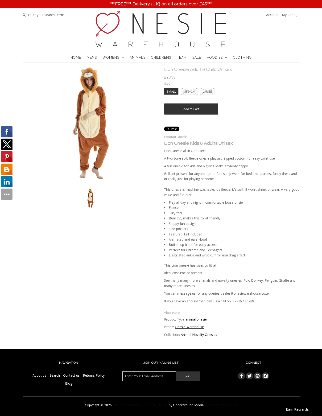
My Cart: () (291, 14)
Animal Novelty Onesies (199, 334)
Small (171, 91)
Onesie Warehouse (189, 327)
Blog (68, 383)
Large (207, 91)
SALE (196, 57)
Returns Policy (94, 375)
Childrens (161, 57)
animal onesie (196, 319)
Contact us (71, 375)
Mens (92, 57)
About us (39, 375)
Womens (111, 57)
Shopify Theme (156, 405)
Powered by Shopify (222, 405)
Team (182, 57)
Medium (189, 91)
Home (75, 57)
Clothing (242, 57)
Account (272, 14)
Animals (137, 57)
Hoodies (215, 57)
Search (55, 375)
